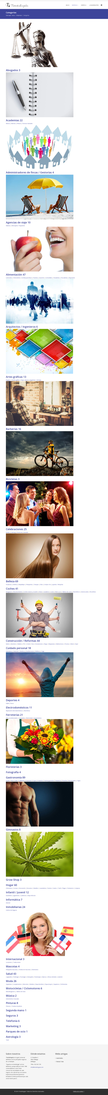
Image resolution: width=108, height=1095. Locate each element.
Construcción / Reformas (23, 640)
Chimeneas (9, 888)
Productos (9, 584)
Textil (59, 888)
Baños (8, 644)
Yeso (32, 644)
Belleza (12, 581)
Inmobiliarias (15, 907)
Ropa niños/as (32, 895)
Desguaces (9, 592)
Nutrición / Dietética (19, 651)
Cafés (16, 780)
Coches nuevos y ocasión (31, 592)
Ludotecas (24, 895)
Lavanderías (42, 888)
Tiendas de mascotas (25, 969)
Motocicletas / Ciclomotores (24, 988)
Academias (14, 120)
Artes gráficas (16, 377)
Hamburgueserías (49, 780)
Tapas (78, 780)
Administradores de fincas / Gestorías (30, 172)
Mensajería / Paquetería (18, 225)
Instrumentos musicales (12, 999)
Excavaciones (39, 644)
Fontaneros (70, 888)
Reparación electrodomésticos (14, 711)
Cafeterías (22, 780)
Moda (11, 981)
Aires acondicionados (12, 718)
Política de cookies (78, 1091)
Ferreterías (14, 715)
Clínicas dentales (52, 977)
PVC (24, 644)
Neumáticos (76, 592)
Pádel (7, 703)
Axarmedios (59, 1058)
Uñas (41, 584)
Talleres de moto (20, 991)
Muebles (35, 888)
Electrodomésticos (19, 707)
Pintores (8, 1006)
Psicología (23, 977)
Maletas (8, 225)
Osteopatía (30, 977)
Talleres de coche (67, 592)
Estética (15, 584)
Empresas (74, 5)
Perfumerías (64, 984)
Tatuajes (36, 584)
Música (8, 123)
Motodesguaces (10, 991)
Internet (8, 903)
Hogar (11, 885)
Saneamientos (38, 718)
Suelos (55, 888)
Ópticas (44, 977)
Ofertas (83, 5)
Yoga (42, 651)
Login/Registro (94, 5)
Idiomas (13, 123)
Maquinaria (52, 644)
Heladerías (58, 780)
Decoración (22, 888)
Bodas (8, 532)
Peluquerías (29, 584)
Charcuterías (16, 278)
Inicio (67, 5)
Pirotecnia (20, 532)
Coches (12, 588)
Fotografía (13, 772)
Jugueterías (16, 895)
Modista (32, 984)
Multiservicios (60, 644)
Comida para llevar (26, 278)
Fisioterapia (37, 977)
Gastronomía (15, 777)
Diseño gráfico (16, 380)
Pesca (12, 703)
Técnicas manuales (27, 123)
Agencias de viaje (18, 222)
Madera (19, 644)
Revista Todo (60, 1061)
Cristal (28, 644)
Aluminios (13, 644)
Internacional (15, 959)
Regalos (8, 380)
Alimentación (16, 274)
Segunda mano (16, 1010)
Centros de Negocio (11, 910)
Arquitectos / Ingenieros (22, 326)
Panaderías (56, 278)
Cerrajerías (22, 718)
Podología (16, 977)
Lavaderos (46, 592)
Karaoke (26, 532)
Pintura (19, 123)
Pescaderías (64, 278)
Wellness (37, 651)
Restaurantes (72, 780)
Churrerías (29, 780)
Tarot (7, 1040)
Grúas (40, 592)
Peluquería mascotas (12, 969)
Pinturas (12, 1003)
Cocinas (15, 888)
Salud (11, 973)
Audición (60, 977)
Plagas (64, 888)
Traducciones (17, 962)
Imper (76, 644)
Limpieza (77, 888)
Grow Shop (13, 879)
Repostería (72, 278)
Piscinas (67, 644)
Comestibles (48, 278)
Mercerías (26, 984)
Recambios (93, 592)
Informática (14, 899)
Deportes (12, 700)
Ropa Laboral (25, 380)
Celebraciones (16, 529)
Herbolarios (9, 651)
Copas (35, 780)
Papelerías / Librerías (35, 380)
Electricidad (29, 718)
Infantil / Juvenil (17, 892)
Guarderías (9, 895)
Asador (8, 780)
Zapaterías (9, 984)
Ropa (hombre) (39, 984)
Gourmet (41, 278)
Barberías (13, 429)
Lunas (52, 592)
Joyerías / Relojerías (57, 584)
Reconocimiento (18, 592)
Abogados (13, 70)
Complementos (17, 984)
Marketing (13, 1026)
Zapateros (57, 984)
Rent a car (58, 592)
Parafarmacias (30, 651)
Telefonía (13, 1021)
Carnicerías (9, 278)
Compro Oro (47, 584)
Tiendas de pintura (17, 1006)
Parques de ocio (17, 1031)
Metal (72, 644)
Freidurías (40, 780)
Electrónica (27, 711)
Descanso (29, 888)
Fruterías (35, 278)
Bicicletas (12, 479)
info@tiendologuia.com (37, 1067)
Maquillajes (22, 584)
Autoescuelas (85, 592)
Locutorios (9, 962)
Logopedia (9, 977)
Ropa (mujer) (49, 984)
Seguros (12, 1015)
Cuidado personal (18, 648)
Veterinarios (35, 969)
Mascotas (12, 966)
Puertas (49, 888)
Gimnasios (13, 829)
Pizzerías (64, 780)
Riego (46, 644)
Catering (13, 532)
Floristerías (14, 767)
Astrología (13, 1036)
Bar (12, 780)
